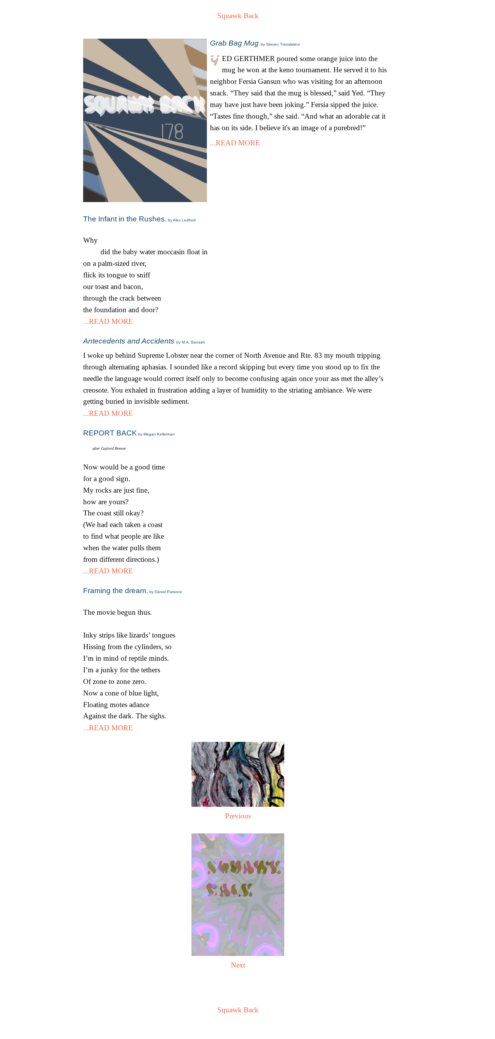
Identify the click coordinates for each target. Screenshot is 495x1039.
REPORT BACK (129, 433)
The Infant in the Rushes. (139, 219)
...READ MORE (235, 143)
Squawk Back (238, 16)
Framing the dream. (132, 591)
